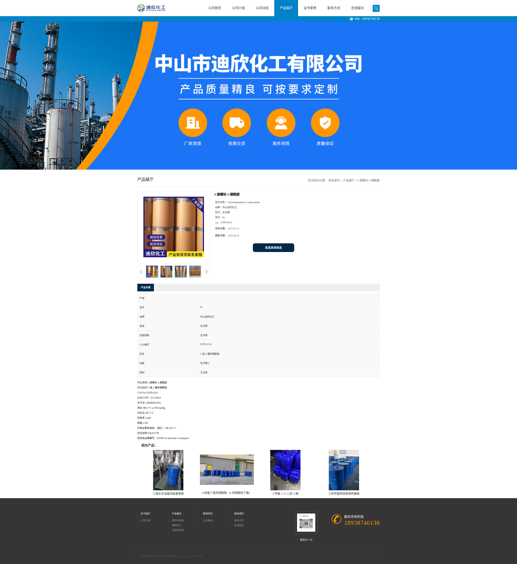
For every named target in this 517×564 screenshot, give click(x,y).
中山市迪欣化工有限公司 (153, 556)
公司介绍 (238, 8)
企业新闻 (208, 520)
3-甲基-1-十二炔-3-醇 (285, 493)
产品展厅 (286, 8)
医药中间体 (178, 520)
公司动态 (262, 8)
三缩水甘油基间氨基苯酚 (168, 493)
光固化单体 (178, 530)
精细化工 (177, 525)
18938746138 (371, 18)
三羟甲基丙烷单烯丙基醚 (343, 493)
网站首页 (334, 180)
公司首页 (214, 8)
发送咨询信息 (273, 247)
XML (200, 556)
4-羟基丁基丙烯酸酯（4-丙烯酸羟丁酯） (227, 492)
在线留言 (357, 8)
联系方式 (333, 8)
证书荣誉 (310, 8)
